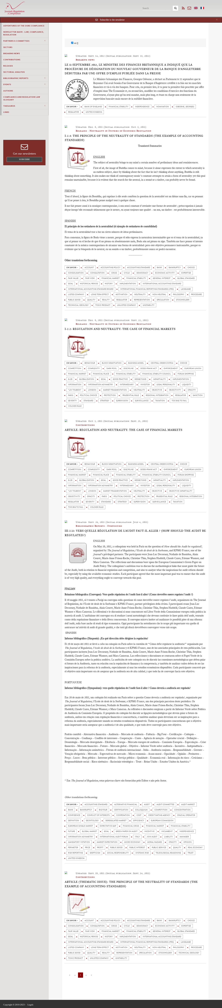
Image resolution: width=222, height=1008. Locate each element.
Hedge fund (140, 379)
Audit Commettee (165, 804)
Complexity (94, 368)
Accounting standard (138, 268)
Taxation (160, 401)
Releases (8, 66)
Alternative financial (125, 804)
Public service (159, 847)
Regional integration (157, 395)
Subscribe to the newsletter (112, 20)
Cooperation (123, 815)
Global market (89, 831)
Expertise (186, 273)
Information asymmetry (100, 385)
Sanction (197, 395)
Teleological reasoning (168, 853)
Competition (74, 368)
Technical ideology (78, 305)
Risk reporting (75, 853)
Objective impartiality (180, 491)
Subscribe (24, 159)
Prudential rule (131, 395)
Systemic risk (142, 853)
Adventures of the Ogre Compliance (23, 26)
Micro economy (132, 842)
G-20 (70, 379)
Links (6, 112)
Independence (142, 107)
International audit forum (114, 837)
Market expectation (107, 842)
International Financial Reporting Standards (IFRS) (147, 289)
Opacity (192, 390)
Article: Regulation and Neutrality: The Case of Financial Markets (123, 429)
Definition (73, 821)
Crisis (114, 273)
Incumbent (167, 831)
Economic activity (165, 273)
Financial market (111, 278)
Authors (8, 91)
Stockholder (182, 300)
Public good (74, 300)
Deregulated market (115, 821)
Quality (91, 300)
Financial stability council (156, 374)
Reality (106, 300)
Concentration (182, 810)
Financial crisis (131, 826)
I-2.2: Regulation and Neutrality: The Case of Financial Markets (120, 329)
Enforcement (171, 368)
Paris (70, 395)
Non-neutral (159, 294)
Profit (100, 847)
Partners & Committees (16, 41)
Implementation (127, 284)
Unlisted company (126, 305)
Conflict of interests (98, 815)
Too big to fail (179, 401)
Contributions (11, 60)
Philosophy (178, 294)
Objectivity (175, 390)
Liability (168, 837)
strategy (104, 401)
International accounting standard (162, 284)
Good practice (120, 379)
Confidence (74, 815)
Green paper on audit (126, 831)
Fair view (90, 278)
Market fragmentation (115, 390)
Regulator (73, 112)
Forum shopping (186, 374)
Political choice (88, 395)
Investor (145, 385)
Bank (159, 268)
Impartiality (159, 379)
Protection (110, 395)
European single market (80, 826)
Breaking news (11, 53)
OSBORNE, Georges (185, 107)
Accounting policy (110, 268)
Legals (30, 1004)
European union (192, 368)
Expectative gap (108, 826)
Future (71, 831)
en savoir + (72, 107)
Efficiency (138, 821)
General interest (161, 278)
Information (74, 385)
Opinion (187, 842)
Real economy (195, 847)
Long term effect (100, 294)
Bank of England (93, 107)
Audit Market (188, 804)
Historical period (89, 284)
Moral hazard (154, 842)
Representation (142, 300)
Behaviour (90, 363)
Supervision (122, 401)
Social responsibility (118, 853)
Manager (184, 837)
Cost (139, 815)
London (92, 390)
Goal (70, 284)
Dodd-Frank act (148, 368)
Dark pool (111, 368)
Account (89, 268)
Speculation (163, 300)
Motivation (121, 294)
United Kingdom (94, 112)
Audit (147, 804)
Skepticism (95, 853)
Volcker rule (75, 406)
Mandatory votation (79, 842)
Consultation (97, 273)
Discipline (129, 368)
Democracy (142, 273)
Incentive (149, 831)
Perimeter (73, 847)
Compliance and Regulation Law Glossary (21, 98)
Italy (137, 837)
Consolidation (76, 273)
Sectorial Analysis (14, 72)
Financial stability (118, 107)
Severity (72, 401)
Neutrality (140, 294)
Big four (103, 810)
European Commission (162, 821)
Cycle (127, 273)
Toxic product (102, 305)
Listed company (76, 294)
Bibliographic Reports (15, 78)
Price (87, 847)
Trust (190, 853)
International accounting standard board (90, 289)
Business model (136, 363)
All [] (76, 43)
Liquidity (186, 385)
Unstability (148, 305)
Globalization (86, 379)
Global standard (186, 278)
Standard (88, 401)
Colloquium (141, 810)
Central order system (162, 363)
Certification (121, 810)
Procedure (196, 294)
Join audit (152, 837)
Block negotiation (111, 363)
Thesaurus (9, 106)
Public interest (137, 847)
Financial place (101, 374)
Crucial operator (186, 815)
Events (7, 84)
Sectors (7, 47)
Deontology (92, 821)
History (109, 284)
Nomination (162, 107)
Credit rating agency (159, 815)
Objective (157, 390)
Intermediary (127, 385)
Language (186, 289)
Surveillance (142, 401)
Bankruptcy (175, 268)
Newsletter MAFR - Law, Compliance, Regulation (23, 33)
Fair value (73, 278)
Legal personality (166, 385)
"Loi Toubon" (74, 390)
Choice (191, 268)
